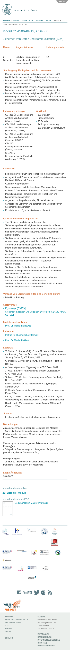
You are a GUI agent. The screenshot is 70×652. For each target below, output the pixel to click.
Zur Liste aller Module (14, 492)
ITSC (7, 626)
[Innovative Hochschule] (32, 577)
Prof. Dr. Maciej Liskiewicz (18, 325)
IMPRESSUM (43, 634)
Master (48, 20)
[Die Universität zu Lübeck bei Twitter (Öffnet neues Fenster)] (35, 595)
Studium (16, 20)
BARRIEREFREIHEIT (47, 646)
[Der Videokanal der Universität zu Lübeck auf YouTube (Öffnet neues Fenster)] (26, 595)
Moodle (9, 629)
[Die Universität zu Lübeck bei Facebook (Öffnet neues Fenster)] (19, 595)
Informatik (39, 20)
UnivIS (8, 632)
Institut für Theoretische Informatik (22, 335)
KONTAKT (42, 617)
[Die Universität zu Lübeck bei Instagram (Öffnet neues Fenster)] (42, 595)
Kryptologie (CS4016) (15, 308)
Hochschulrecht (13, 623)
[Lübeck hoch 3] (20, 569)
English (9, 638)
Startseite (6, 20)
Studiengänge (27, 20)
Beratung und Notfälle (16, 619)
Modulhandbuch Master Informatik (31, 503)
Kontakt (9, 616)
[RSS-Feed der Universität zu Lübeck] (49, 595)
